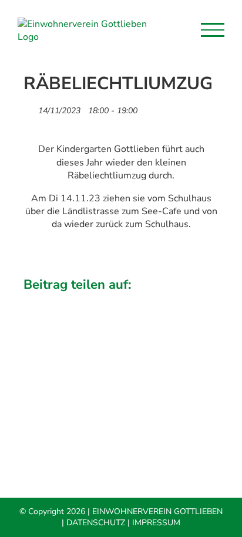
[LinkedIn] (99, 301)
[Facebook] (33, 301)
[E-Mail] (196, 301)
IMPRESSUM (156, 522)
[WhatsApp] (131, 301)
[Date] (29, 107)
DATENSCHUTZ (95, 522)
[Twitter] (66, 301)
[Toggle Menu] (212, 30)
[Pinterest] (163, 301)
